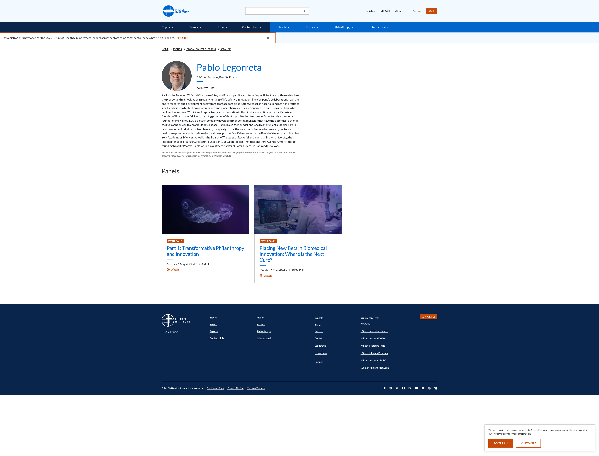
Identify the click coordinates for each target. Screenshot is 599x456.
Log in (431, 11)
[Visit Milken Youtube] (416, 388)
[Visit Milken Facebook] (403, 388)
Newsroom (321, 352)
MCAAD (385, 10)
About (318, 325)
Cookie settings (215, 388)
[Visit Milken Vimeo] (410, 388)
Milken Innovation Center (374, 330)
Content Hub (217, 338)
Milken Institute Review (373, 338)
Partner (416, 10)
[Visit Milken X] (396, 388)
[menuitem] (370, 11)
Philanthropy (264, 331)
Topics (213, 317)
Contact (319, 338)
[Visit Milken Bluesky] (435, 388)
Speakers (225, 49)
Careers (319, 330)
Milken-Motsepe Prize (373, 345)
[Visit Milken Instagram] (390, 388)
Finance (261, 324)
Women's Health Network (375, 367)
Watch (175, 269)
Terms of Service (256, 388)
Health (260, 317)
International (264, 338)
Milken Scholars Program (374, 352)
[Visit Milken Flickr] (423, 388)
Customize (528, 443)
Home (165, 49)
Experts (222, 27)
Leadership (320, 345)
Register (182, 37)
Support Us (428, 316)
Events (177, 49)
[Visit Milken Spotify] (429, 388)
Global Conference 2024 (201, 49)
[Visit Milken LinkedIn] (384, 388)
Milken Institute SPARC (373, 360)
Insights (370, 10)
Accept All (501, 443)
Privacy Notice (235, 388)
